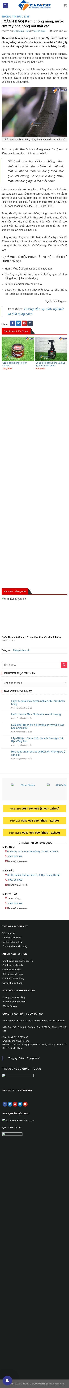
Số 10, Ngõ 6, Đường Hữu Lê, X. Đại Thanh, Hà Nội (33, 875)
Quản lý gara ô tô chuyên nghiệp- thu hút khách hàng (31, 637)
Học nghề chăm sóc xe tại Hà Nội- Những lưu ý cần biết (38, 753)
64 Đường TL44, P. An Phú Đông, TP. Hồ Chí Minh (32, 851)
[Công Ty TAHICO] (34, 5)
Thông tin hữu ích (15, 16)
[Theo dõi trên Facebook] (5, 1104)
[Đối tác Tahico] (26, 790)
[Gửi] (64, 665)
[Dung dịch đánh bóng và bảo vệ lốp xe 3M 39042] (51, 349)
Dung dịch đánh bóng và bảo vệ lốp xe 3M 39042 (50, 364)
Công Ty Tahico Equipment (24, 1058)
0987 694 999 (15, 856)
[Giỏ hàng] (65, 5)
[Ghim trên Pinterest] (24, 323)
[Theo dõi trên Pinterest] (15, 1104)
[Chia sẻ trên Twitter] (18, 323)
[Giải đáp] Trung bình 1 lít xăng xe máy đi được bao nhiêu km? (37, 726)
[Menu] (5, 5)
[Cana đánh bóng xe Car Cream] (18, 349)
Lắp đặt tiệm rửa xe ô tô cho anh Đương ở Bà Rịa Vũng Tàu (37, 740)
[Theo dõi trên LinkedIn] (20, 1104)
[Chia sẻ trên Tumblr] (30, 323)
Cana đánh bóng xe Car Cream (14, 364)
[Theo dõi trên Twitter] (10, 1104)
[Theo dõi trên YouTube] (25, 1104)
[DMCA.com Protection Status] (18, 1120)
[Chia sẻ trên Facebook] (12, 323)
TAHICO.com (39, 31)
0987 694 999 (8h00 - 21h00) (40, 808)
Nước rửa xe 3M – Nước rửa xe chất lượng (36, 714)
